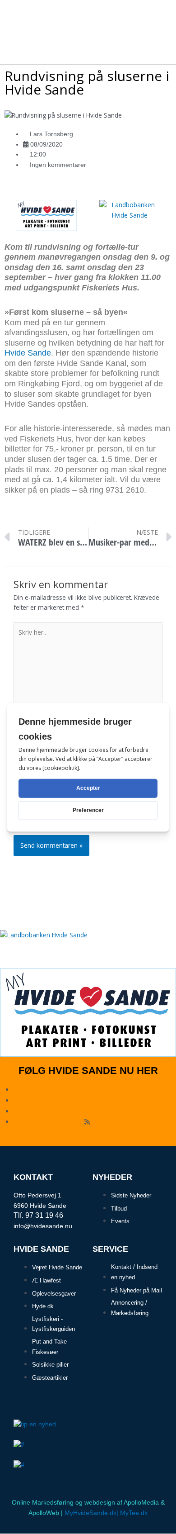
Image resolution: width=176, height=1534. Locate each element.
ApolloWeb (43, 1513)
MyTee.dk (134, 1513)
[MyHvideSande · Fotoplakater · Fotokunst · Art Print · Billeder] (46, 214)
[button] (158, 19)
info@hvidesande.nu (43, 1226)
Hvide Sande (28, 352)
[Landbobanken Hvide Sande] (129, 214)
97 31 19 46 (44, 1215)
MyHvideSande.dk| (91, 1513)
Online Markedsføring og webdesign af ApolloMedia (85, 1502)
